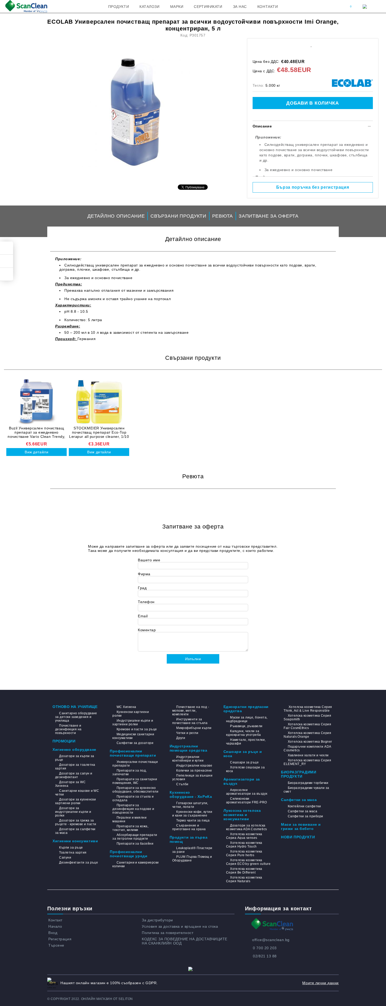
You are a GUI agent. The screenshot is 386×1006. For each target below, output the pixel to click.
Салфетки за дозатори (135, 743)
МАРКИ (177, 6)
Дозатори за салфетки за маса (75, 831)
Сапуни (65, 857)
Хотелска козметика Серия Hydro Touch (244, 844)
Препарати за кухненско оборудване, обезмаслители (135, 789)
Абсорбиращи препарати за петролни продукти (134, 836)
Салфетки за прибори (305, 816)
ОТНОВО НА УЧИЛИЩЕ (75, 707)
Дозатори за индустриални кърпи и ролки (73, 811)
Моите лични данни (320, 983)
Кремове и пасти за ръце (137, 729)
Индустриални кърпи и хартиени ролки (132, 722)
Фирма (144, 574)
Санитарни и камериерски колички (135, 864)
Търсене (56, 945)
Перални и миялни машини (129, 819)
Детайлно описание (116, 216)
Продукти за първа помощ (189, 839)
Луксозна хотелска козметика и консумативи (242, 814)
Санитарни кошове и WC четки (77, 792)
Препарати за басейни (135, 843)
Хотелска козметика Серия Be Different (244, 870)
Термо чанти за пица (193, 820)
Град (142, 588)
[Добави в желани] (311, 44)
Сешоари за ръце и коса (242, 754)
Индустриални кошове (194, 765)
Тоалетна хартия (72, 852)
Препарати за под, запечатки (129, 772)
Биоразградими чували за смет (306, 789)
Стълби (182, 784)
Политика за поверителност (167, 933)
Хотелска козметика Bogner (310, 741)
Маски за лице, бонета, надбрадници (247, 719)
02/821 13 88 (265, 956)
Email (143, 616)
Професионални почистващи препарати (133, 753)
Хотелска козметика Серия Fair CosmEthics (307, 726)
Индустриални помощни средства (188, 748)
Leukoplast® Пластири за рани (192, 850)
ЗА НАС (240, 6)
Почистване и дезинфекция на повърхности (68, 729)
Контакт (55, 920)
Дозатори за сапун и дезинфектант (73, 775)
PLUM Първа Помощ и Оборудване (192, 858)
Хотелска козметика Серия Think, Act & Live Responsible (308, 708)
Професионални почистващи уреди (128, 854)
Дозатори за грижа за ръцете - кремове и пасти (75, 822)
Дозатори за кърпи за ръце (74, 758)
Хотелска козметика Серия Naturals (244, 879)
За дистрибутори (157, 920)
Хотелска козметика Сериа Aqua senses (244, 836)
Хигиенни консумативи (75, 841)
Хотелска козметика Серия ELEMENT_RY (307, 762)
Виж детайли (36, 452)
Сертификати (208, 6)
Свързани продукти (178, 216)
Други (180, 738)
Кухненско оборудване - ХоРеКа (191, 794)
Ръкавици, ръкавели (246, 726)
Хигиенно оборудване (74, 749)
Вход (52, 933)
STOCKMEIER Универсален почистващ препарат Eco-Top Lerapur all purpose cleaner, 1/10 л (99, 432)
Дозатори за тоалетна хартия (75, 766)
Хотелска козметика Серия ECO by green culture (248, 862)
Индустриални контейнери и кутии (188, 758)
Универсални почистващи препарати (135, 763)
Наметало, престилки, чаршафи (246, 741)
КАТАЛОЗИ (149, 6)
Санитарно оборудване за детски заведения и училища (76, 716)
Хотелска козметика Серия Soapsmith (307, 717)
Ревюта (222, 216)
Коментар (147, 630)
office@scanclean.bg (271, 940)
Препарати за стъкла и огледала (133, 798)
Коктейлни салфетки (304, 806)
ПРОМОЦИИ (64, 741)
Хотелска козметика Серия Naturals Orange (307, 734)
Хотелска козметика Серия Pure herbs (244, 853)
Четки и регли (187, 733)
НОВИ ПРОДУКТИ (298, 837)
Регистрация (59, 939)
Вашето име (149, 560)
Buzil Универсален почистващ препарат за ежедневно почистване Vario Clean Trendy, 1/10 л (36, 432)
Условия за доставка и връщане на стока (180, 926)
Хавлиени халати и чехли (308, 755)
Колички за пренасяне (194, 770)
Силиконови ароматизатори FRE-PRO (246, 800)
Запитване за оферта (269, 216)
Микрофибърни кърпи (194, 728)
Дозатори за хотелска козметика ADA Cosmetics (246, 827)
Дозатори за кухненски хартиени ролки (75, 801)
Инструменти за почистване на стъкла (190, 721)
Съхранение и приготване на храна (189, 827)
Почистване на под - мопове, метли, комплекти (190, 710)
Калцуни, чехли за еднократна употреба (243, 733)
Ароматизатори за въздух (241, 781)
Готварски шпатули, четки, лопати (190, 805)
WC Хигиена (126, 707)
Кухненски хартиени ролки (130, 713)
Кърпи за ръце (71, 847)
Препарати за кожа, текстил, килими (130, 828)
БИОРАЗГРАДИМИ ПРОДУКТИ (298, 774)
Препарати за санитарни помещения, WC (134, 781)
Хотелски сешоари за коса (245, 769)
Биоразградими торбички (308, 783)
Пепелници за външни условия (192, 777)
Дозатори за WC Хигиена (70, 784)
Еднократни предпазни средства (246, 709)
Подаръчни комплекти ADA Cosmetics (307, 748)
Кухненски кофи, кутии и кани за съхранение (192, 813)
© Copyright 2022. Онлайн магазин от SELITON (90, 999)
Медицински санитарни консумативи (133, 736)
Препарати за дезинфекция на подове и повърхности (133, 808)
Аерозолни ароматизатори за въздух (247, 791)
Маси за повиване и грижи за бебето (301, 826)
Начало (55, 926)
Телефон (146, 602)
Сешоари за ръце (244, 762)
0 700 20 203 (265, 948)
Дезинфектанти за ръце (78, 862)
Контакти (267, 6)
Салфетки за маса (299, 800)
